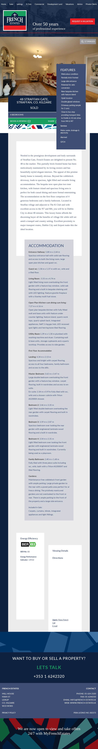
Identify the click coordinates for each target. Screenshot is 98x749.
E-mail (54, 626)
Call (53, 623)
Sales (11, 4)
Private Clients (91, 4)
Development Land (54, 4)
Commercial (39, 4)
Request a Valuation (82, 21)
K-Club (28, 4)
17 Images (89, 41)
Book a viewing (19, 121)
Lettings (20, 4)
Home (3, 4)
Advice (79, 4)
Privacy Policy (9, 713)
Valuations (70, 4)
